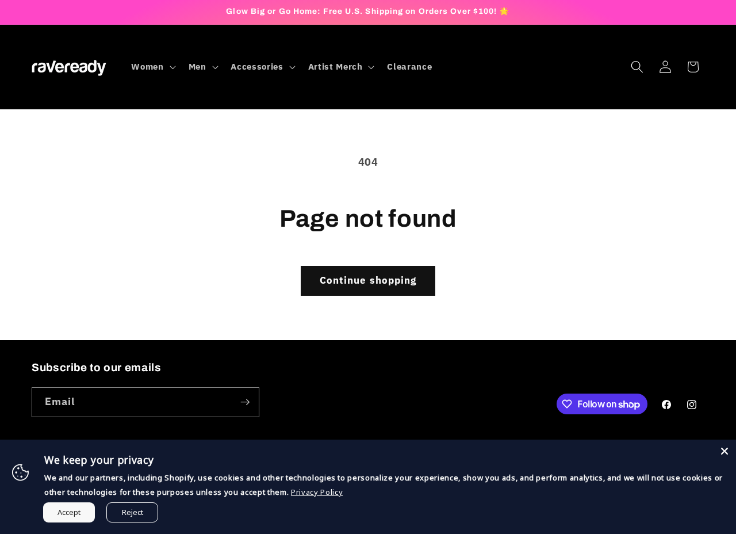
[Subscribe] (245, 402)
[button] (152, 67)
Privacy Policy (317, 492)
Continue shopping (368, 280)
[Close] (724, 451)
